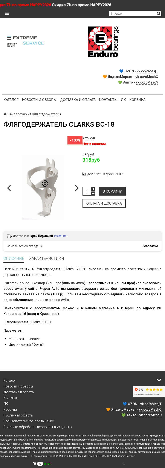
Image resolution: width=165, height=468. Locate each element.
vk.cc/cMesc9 (147, 82)
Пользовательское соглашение (28, 421)
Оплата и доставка (104, 203)
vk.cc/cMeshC (147, 77)
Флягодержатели (45, 114)
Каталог (10, 100)
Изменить (61, 236)
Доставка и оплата (78, 100)
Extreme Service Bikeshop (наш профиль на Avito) (44, 283)
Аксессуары (19, 114)
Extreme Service (125, 456)
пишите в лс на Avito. (53, 300)
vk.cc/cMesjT (147, 71)
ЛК (123, 100)
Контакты (108, 100)
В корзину (112, 191)
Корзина (137, 100)
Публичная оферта (18, 415)
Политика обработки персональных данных (37, 427)
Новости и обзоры (39, 100)
